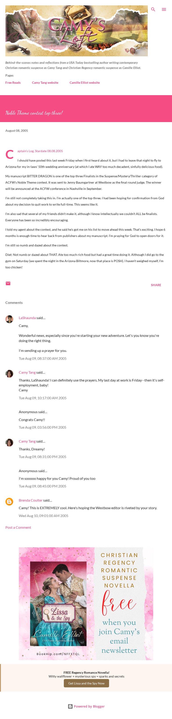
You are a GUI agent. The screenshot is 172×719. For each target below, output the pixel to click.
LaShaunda (27, 318)
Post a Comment (18, 527)
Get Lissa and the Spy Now (86, 683)
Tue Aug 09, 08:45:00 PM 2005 (42, 486)
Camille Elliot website (85, 82)
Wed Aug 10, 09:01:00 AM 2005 (43, 515)
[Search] (153, 8)
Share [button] (156, 285)
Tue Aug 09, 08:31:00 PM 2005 (42, 456)
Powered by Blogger (89, 706)
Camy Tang (27, 372)
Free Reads (13, 82)
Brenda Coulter (31, 500)
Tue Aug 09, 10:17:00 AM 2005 (43, 398)
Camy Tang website (45, 82)
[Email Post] (8, 285)
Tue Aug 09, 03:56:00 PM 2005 (42, 427)
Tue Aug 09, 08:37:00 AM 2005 (43, 358)
